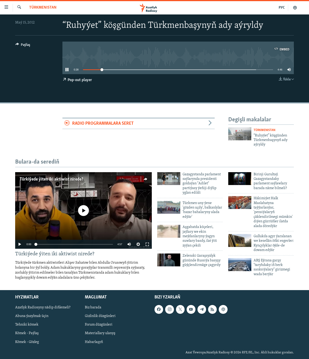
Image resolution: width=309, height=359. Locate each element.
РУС (282, 7)
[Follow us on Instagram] (169, 309)
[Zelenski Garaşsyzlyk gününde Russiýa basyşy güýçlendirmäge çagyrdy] (168, 259)
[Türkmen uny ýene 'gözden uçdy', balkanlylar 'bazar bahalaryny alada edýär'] (168, 207)
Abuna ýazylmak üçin (31, 316)
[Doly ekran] (147, 244)
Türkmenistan (43, 8)
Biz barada (93, 307)
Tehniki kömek (26, 324)
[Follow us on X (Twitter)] (180, 309)
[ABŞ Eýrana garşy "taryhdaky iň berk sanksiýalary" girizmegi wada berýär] (239, 264)
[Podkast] (295, 8)
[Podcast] (223, 309)
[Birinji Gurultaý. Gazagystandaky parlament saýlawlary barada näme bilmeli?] (239, 178)
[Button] (22, 46)
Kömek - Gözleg (27, 342)
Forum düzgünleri (98, 324)
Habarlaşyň (94, 342)
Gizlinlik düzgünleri (100, 316)
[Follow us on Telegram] (201, 309)
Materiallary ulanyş (100, 333)
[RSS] (212, 309)
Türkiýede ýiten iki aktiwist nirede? (51, 179)
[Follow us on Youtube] (191, 309)
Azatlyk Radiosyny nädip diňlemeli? (42, 307)
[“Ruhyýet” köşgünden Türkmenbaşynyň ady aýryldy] (239, 133)
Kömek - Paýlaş (27, 333)
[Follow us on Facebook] (158, 309)
